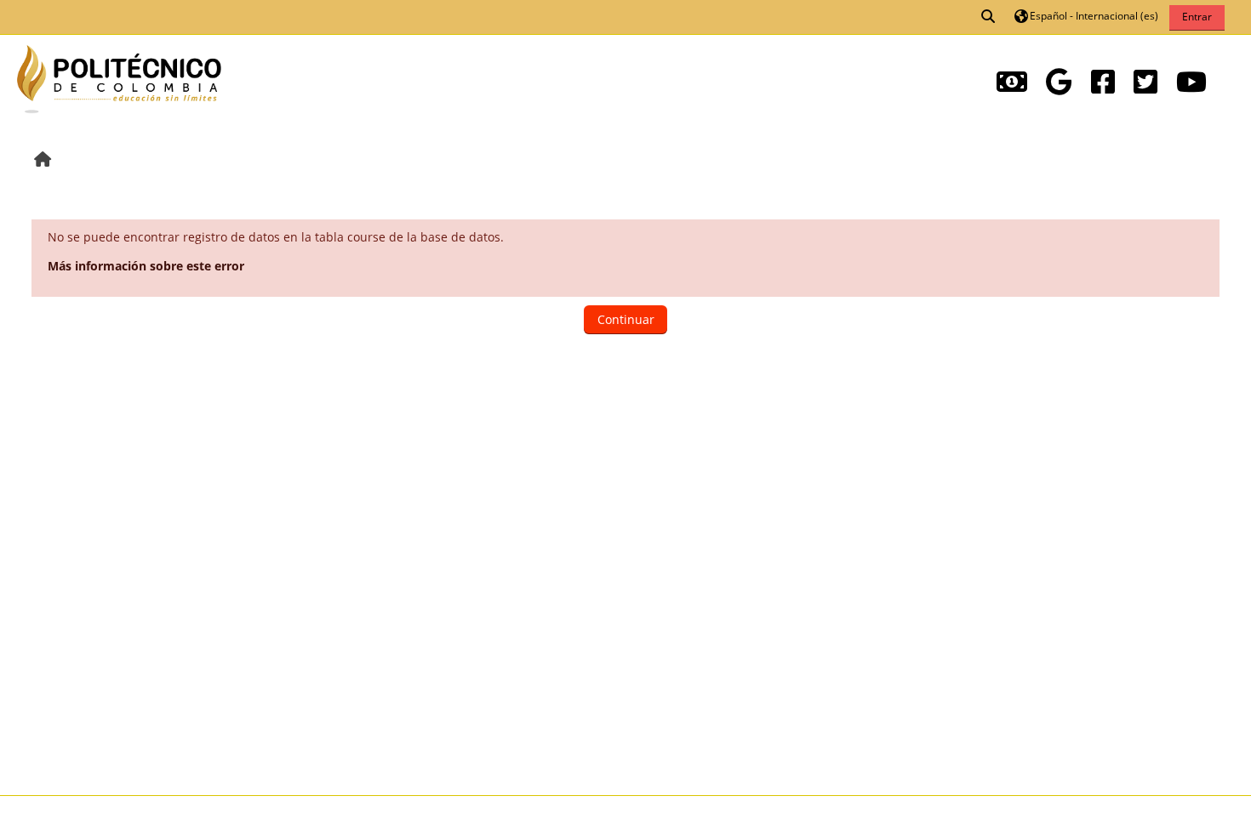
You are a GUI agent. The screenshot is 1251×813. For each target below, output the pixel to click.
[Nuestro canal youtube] (1191, 81)
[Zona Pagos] (1012, 81)
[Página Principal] (119, 77)
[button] (989, 17)
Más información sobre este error (146, 266)
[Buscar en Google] (1059, 81)
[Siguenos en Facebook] (1103, 81)
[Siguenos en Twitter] (1145, 81)
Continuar (625, 319)
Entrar (1197, 16)
